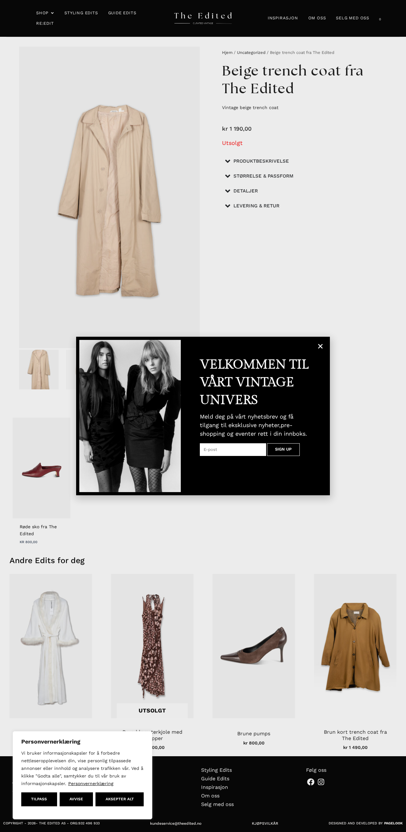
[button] (320, 346)
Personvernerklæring (90, 783)
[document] (203, 416)
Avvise (76, 799)
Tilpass (39, 799)
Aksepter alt (120, 799)
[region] (82, 775)
